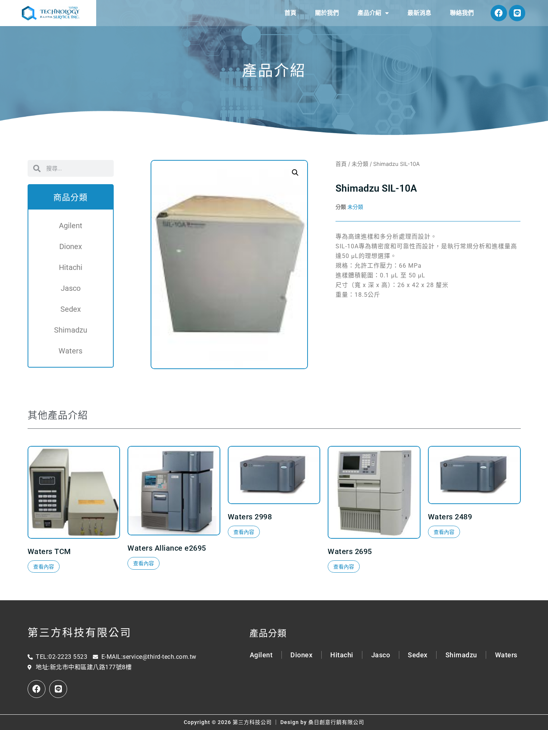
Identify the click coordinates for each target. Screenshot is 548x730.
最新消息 (419, 12)
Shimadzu (70, 329)
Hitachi (70, 267)
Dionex (70, 246)
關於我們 (327, 12)
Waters (70, 350)
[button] (295, 172)
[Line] (517, 13)
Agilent (70, 225)
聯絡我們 (462, 12)
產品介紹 (369, 12)
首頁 (290, 12)
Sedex (70, 309)
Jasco (71, 288)
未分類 (360, 164)
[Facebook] (499, 13)
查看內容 (43, 567)
